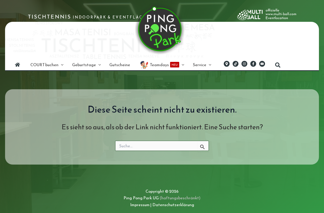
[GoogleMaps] (227, 64)
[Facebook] (253, 64)
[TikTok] (235, 64)
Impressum (140, 205)
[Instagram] (244, 64)
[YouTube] (262, 64)
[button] (61, 65)
